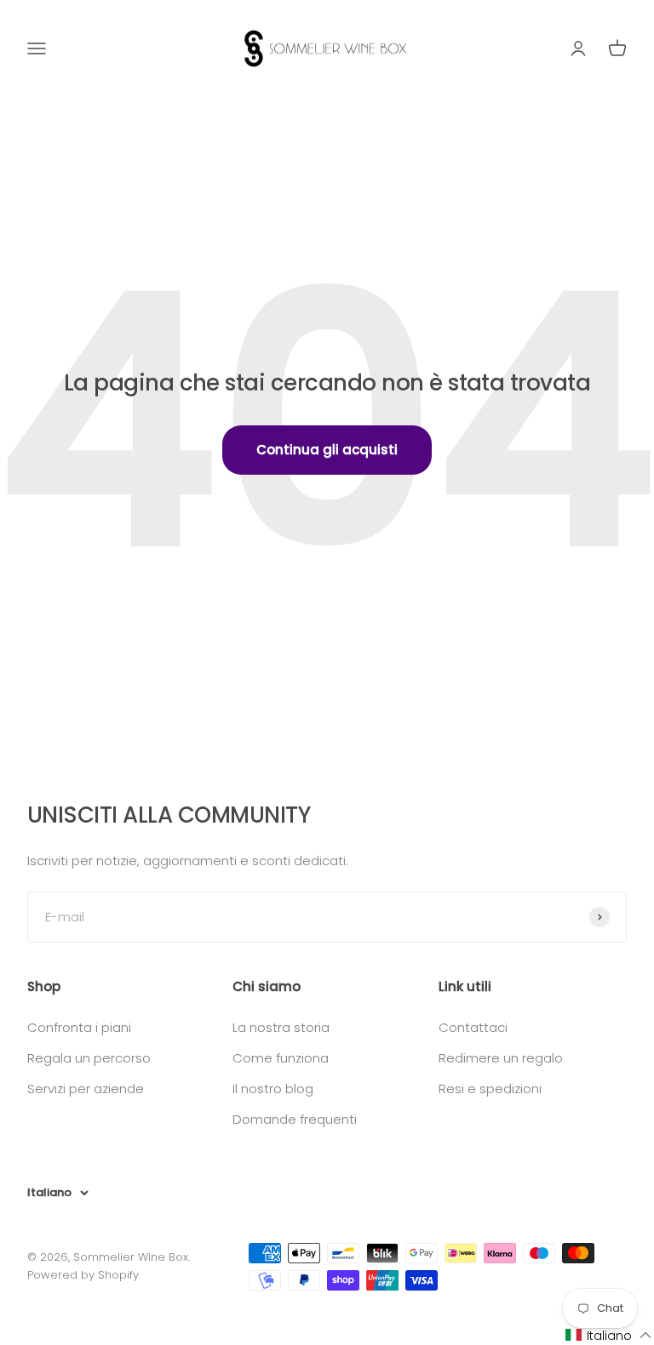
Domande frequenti (294, 1119)
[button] (609, 1335)
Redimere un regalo (501, 1058)
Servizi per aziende (85, 1088)
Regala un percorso (89, 1058)
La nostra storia (281, 1027)
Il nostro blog (272, 1088)
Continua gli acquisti (327, 450)
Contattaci (473, 1027)
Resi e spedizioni (490, 1088)
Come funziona (280, 1058)
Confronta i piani (79, 1027)
